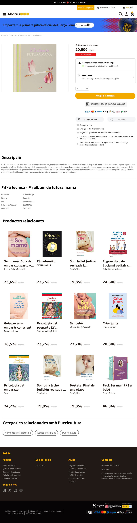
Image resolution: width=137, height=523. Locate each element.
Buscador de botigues (11, 472)
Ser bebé (76, 323)
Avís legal (72, 481)
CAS (131, 8)
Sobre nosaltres (9, 465)
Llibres (3, 35)
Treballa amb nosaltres (12, 475)
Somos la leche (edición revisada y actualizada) (51, 389)
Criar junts (110, 323)
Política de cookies (75, 475)
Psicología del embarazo (14, 387)
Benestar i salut (25, 35)
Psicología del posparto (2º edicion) (47, 327)
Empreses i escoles (10, 478)
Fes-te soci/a (40, 465)
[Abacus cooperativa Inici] (19, 15)
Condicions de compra (77, 468)
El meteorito (46, 261)
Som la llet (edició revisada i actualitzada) (83, 265)
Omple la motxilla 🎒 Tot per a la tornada (68, 2)
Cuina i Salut (13, 35)
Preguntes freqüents (76, 465)
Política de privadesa (76, 472)
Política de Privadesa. (123, 478)
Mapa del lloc (35, 511)
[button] (126, 14)
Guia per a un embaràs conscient (17, 325)
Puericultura (37, 35)
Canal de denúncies (76, 478)
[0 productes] (132, 15)
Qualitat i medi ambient (12, 468)
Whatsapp (105, 469)
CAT (127, 8)
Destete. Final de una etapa (82, 387)
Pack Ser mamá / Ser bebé (118, 387)
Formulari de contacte (110, 465)
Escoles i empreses (85, 7)
